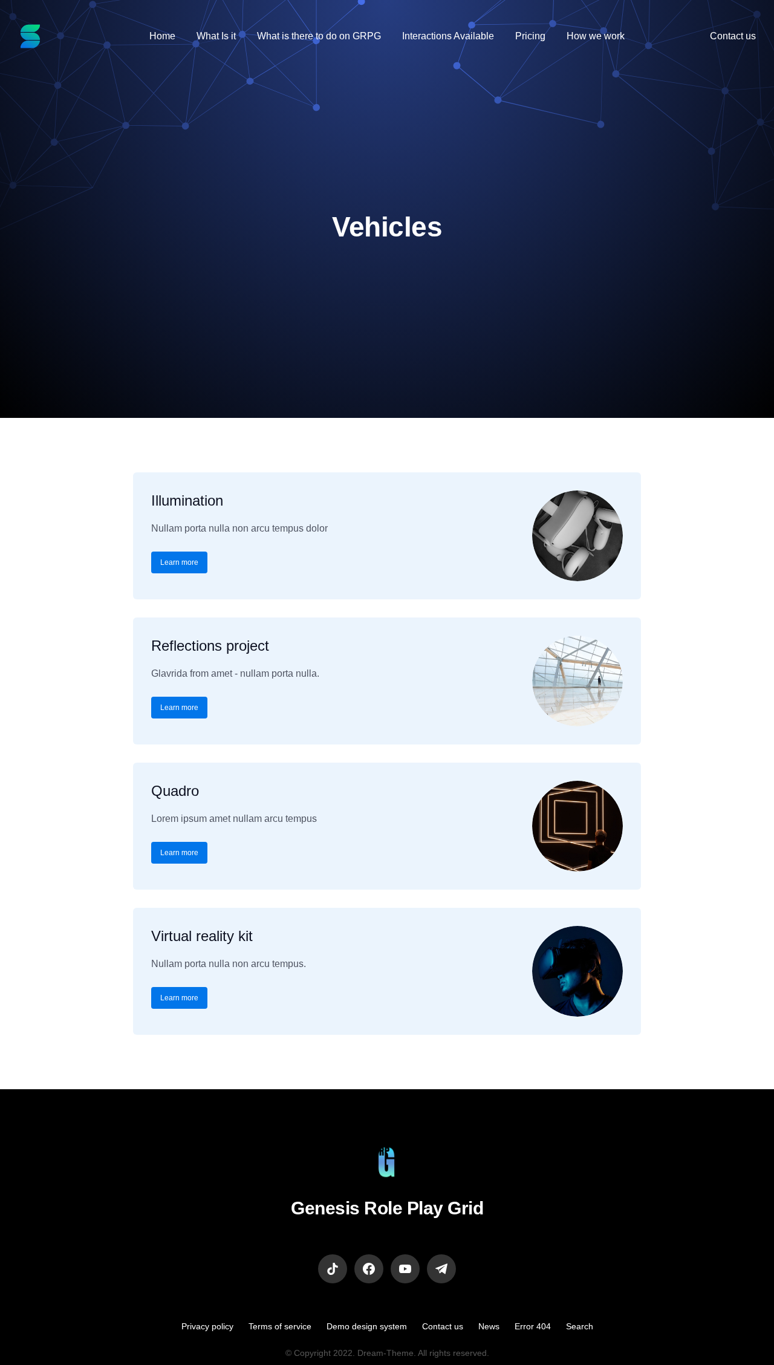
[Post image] (577, 535)
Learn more (179, 562)
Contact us (442, 1326)
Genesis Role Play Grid (387, 1208)
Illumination (187, 500)
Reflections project (210, 645)
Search (579, 1326)
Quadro (175, 791)
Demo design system (367, 1326)
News (488, 1326)
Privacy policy (207, 1326)
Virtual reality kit (202, 936)
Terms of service (280, 1326)
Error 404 (533, 1326)
